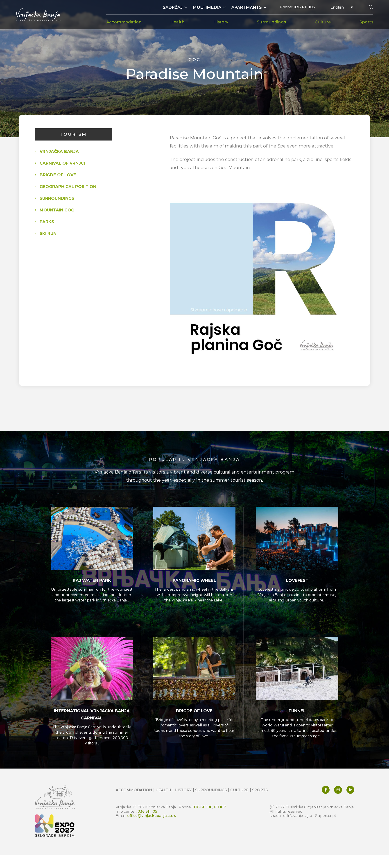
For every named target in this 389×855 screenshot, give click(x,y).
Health (177, 22)
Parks (47, 221)
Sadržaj (173, 7)
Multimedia (207, 7)
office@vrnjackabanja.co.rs (151, 816)
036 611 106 (202, 807)
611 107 (220, 807)
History (220, 22)
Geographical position (68, 186)
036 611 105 (304, 7)
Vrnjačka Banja (59, 151)
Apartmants (246, 7)
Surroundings (271, 22)
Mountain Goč (57, 210)
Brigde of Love (58, 174)
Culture (323, 22)
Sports (366, 22)
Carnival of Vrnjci (62, 163)
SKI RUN (48, 233)
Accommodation (124, 22)
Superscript (325, 816)
